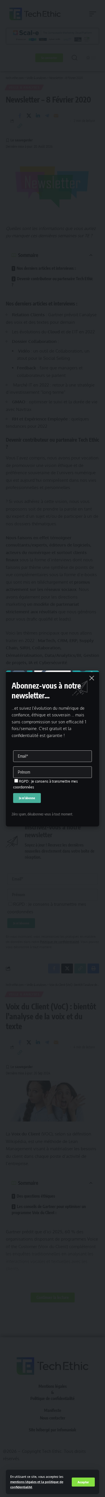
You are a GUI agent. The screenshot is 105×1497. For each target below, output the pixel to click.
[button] (83, 1482)
